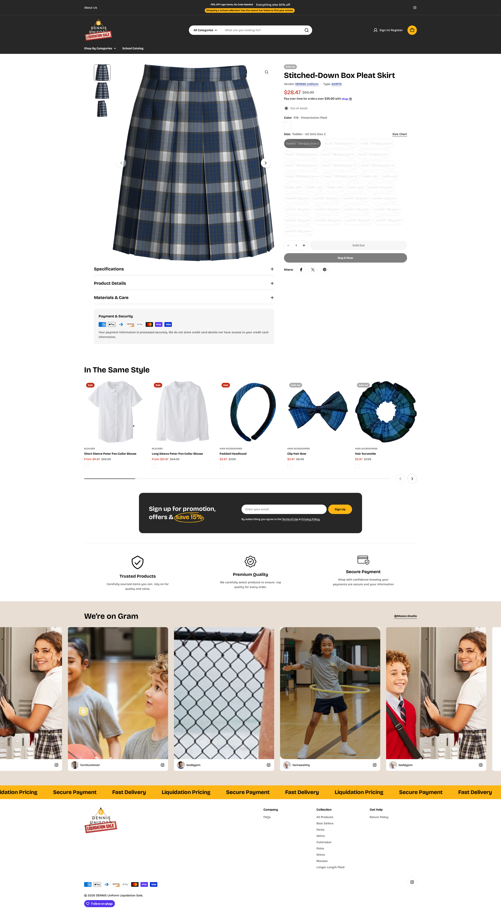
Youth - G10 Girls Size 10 (339, 167)
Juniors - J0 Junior (381, 189)
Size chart (399, 134)
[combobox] (250, 30)
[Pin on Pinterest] (324, 269)
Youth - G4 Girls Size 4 (376, 145)
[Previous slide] (121, 163)
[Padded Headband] (250, 412)
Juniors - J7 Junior (385, 200)
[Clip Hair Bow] (318, 412)
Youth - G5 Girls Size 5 (301, 156)
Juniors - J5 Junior (356, 200)
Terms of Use (290, 519)
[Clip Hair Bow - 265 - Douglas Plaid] (289, 466)
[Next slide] (265, 163)
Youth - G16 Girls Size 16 (340, 178)
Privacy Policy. (310, 519)
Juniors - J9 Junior (299, 211)
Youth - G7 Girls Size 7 (374, 156)
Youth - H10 (294, 189)
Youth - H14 (335, 189)
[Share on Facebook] (301, 269)
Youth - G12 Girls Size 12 (377, 167)
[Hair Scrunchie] (386, 412)
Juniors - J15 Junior (388, 211)
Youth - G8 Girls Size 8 (302, 167)
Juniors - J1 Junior (298, 200)
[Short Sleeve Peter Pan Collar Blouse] (115, 412)
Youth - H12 (315, 189)
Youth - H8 (390, 178)
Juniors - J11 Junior (328, 211)
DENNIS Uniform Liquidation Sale (119, 895)
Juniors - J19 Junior (328, 222)
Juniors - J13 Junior (357, 211)
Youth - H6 (370, 178)
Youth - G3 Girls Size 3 (340, 145)
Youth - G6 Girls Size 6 (338, 156)
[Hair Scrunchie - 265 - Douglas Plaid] (357, 466)
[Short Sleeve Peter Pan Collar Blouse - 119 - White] (86, 466)
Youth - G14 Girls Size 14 (302, 178)
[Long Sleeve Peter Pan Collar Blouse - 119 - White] (154, 466)
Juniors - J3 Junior (327, 200)
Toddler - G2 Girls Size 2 (302, 145)
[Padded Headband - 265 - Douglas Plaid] (222, 466)
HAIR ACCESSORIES (231, 448)
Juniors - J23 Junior (390, 222)
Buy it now (345, 258)
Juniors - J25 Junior (299, 232)
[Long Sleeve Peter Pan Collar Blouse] (183, 412)
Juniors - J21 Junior (359, 222)
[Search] (306, 30)
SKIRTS (337, 84)
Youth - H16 (356, 189)
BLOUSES (89, 448)
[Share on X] (313, 269)
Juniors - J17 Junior (299, 222)
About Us (90, 7)
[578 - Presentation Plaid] (287, 125)
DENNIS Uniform (306, 84)
